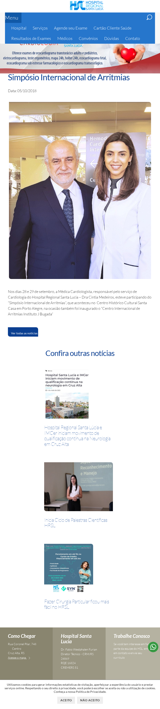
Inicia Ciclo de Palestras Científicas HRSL (75, 522)
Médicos (64, 38)
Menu (11, 17)
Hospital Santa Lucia (76, 638)
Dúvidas (111, 38)
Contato (132, 38)
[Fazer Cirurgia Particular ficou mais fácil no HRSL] (68, 569)
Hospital (18, 28)
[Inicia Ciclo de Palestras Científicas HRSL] (78, 487)
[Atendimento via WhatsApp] (153, 650)
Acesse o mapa (17, 657)
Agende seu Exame (70, 28)
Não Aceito (90, 700)
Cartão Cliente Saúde (112, 28)
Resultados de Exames (31, 38)
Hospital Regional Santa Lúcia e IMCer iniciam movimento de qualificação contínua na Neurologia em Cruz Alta (77, 436)
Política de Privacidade (91, 691)
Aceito (66, 700)
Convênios (88, 38)
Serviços (40, 28)
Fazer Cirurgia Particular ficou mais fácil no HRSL (76, 604)
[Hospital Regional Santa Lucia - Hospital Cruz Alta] (86, 9)
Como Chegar (22, 636)
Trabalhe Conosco (132, 636)
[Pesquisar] (149, 17)
